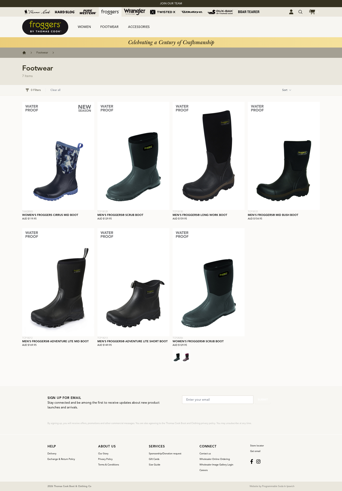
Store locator (257, 445)
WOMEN (84, 27)
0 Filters (36, 90)
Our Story (103, 453)
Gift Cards (154, 459)
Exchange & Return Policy (61, 459)
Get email (255, 451)
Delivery (52, 453)
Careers (204, 470)
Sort (284, 90)
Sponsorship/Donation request (165, 453)
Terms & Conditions (108, 464)
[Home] (24, 53)
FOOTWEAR (109, 27)
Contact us (205, 453)
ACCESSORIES (139, 27)
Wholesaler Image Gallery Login (216, 464)
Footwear (42, 52)
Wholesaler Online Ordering (215, 459)
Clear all (55, 90)
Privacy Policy (105, 459)
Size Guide (154, 464)
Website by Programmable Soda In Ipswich (272, 486)
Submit (263, 399)
